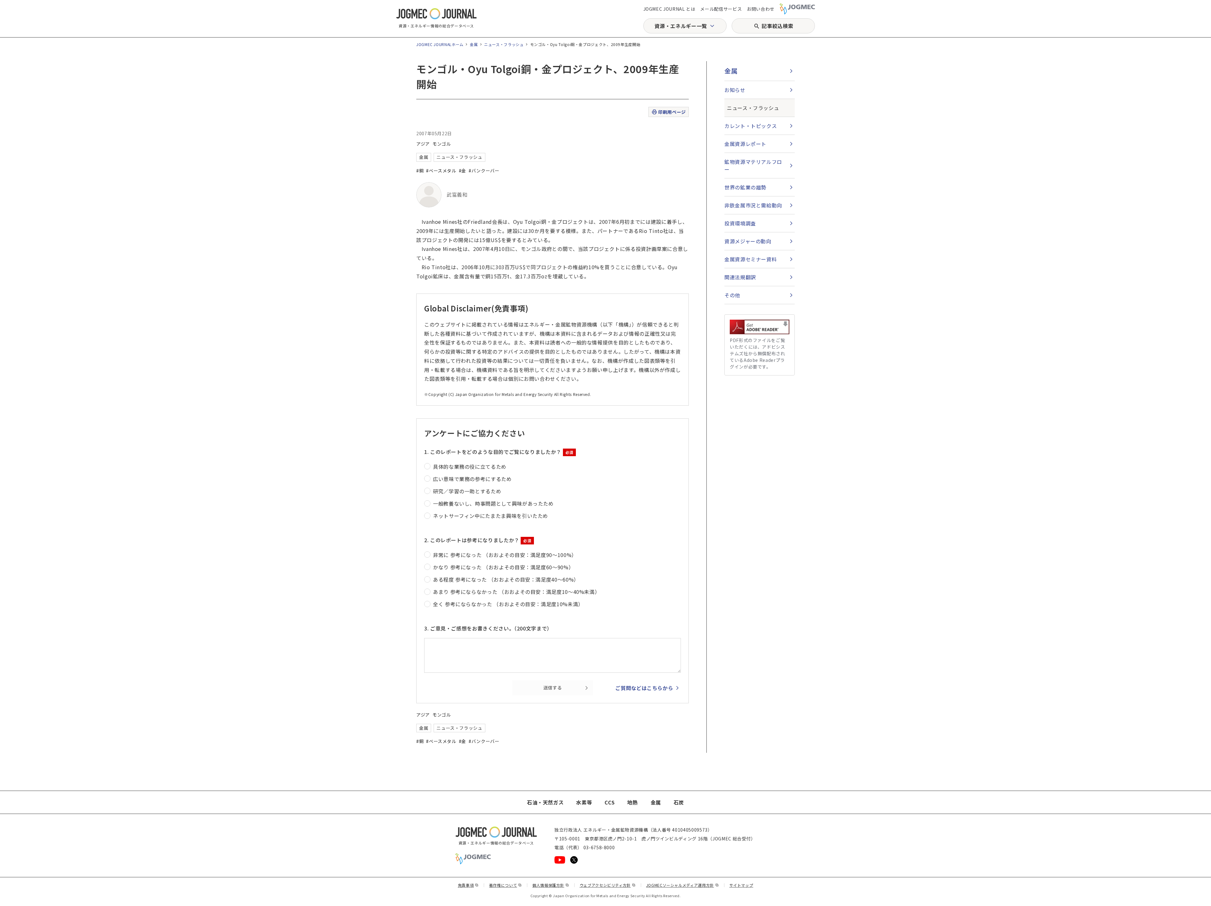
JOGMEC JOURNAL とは (669, 9)
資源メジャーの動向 (747, 241)
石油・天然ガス (545, 802)
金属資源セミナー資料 (750, 259)
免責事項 (468, 885)
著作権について (505, 885)
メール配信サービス (721, 9)
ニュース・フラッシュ (504, 44)
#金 (462, 170)
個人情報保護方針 (550, 885)
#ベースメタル (441, 170)
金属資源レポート (745, 144)
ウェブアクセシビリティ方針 (608, 885)
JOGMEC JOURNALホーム (440, 44)
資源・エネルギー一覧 (680, 26)
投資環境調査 (740, 223)
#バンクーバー (484, 170)
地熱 (632, 802)
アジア (423, 144)
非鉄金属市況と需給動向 (753, 205)
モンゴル (441, 144)
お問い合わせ (761, 9)
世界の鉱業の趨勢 (745, 187)
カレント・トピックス (750, 126)
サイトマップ (741, 885)
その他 (732, 295)
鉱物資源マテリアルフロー (753, 165)
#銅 (420, 170)
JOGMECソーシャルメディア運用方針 (682, 885)
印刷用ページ (672, 112)
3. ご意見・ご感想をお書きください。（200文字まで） (488, 628)
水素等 (584, 802)
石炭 (679, 802)
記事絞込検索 (777, 26)
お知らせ (735, 90)
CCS (610, 802)
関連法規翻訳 (740, 277)
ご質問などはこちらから (644, 688)
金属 (474, 44)
